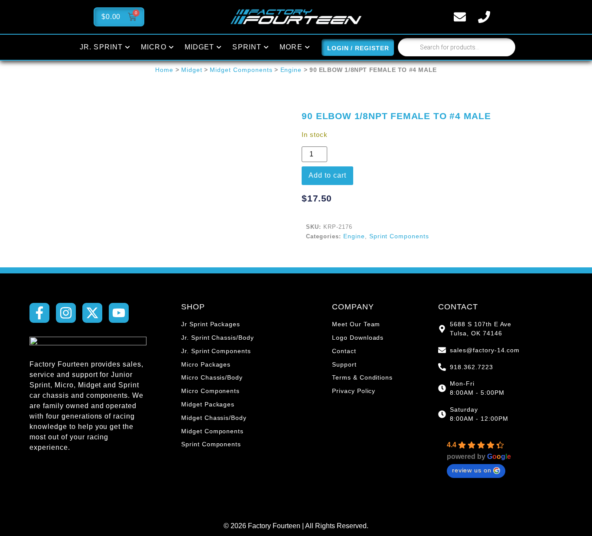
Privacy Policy (353, 390)
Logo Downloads (358, 337)
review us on (472, 470)
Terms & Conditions (362, 377)
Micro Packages (206, 364)
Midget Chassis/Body (214, 417)
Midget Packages (207, 404)
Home (164, 69)
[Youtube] (119, 313)
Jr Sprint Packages (210, 324)
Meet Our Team (356, 324)
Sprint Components (399, 236)
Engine (291, 69)
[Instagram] (66, 313)
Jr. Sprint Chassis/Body (217, 337)
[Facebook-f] (39, 313)
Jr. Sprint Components (216, 351)
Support (344, 364)
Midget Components (241, 69)
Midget (191, 69)
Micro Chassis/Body (212, 377)
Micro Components (210, 390)
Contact (344, 351)
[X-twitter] (92, 313)
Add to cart (327, 175)
